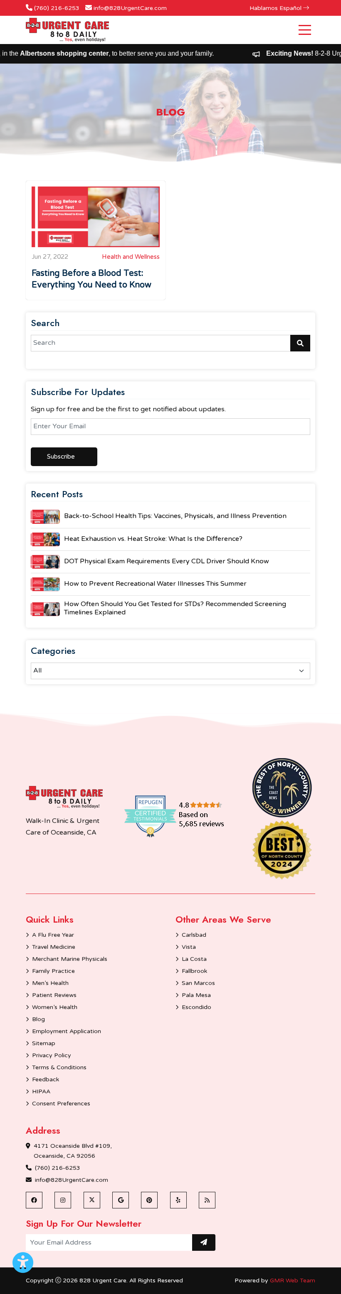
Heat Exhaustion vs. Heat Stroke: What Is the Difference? (153, 539)
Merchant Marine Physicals (69, 959)
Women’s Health (54, 1007)
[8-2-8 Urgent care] (64, 797)
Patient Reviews (54, 995)
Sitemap (43, 1043)
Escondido (196, 1007)
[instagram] (62, 1200)
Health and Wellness (131, 256)
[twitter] (92, 1200)
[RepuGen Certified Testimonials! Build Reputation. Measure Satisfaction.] (186, 816)
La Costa (194, 959)
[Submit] (203, 1242)
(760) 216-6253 (56, 8)
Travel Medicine (53, 946)
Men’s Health (50, 983)
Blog (38, 1019)
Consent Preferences (61, 1103)
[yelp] (178, 1200)
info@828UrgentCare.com (130, 8)
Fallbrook (194, 971)
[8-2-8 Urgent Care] (67, 30)
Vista (189, 946)
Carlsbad (194, 934)
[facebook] (34, 1200)
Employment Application (66, 1031)
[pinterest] (149, 1200)
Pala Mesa (196, 995)
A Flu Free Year (53, 934)
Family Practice (53, 971)
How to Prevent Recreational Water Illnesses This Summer (155, 583)
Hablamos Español (276, 8)
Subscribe (61, 456)
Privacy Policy (51, 1055)
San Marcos (198, 983)
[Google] (120, 1200)
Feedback (45, 1079)
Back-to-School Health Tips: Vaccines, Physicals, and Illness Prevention (175, 516)
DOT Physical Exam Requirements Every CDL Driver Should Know (166, 561)
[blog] (207, 1200)
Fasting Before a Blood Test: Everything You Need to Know (91, 279)
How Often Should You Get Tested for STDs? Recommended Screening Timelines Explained (175, 608)
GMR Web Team (292, 1280)
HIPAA (41, 1091)
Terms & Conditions (59, 1067)
